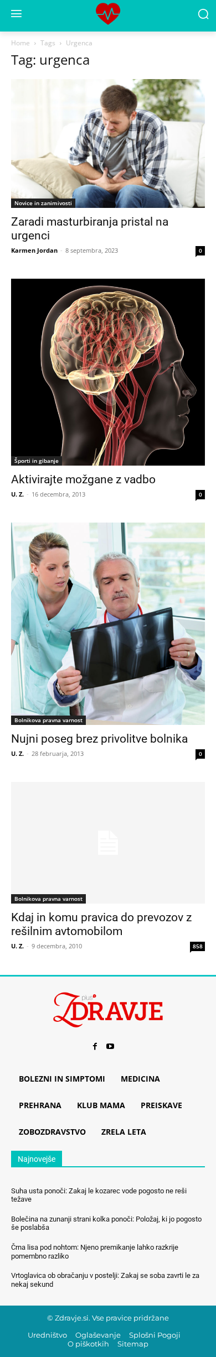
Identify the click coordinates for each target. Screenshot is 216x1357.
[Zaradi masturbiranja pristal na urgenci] (108, 143)
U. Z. (17, 494)
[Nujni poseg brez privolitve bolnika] (108, 624)
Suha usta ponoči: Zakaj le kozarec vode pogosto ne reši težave (99, 1195)
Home (20, 43)
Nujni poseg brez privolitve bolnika (99, 738)
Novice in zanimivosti (43, 203)
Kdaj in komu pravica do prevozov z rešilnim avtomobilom (101, 924)
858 (198, 946)
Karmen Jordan (34, 250)
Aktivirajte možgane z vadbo (83, 479)
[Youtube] (110, 1047)
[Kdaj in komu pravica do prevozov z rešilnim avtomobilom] (108, 842)
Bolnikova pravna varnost (48, 720)
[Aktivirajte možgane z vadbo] (108, 372)
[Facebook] (94, 1047)
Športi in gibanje (36, 460)
